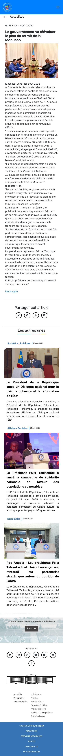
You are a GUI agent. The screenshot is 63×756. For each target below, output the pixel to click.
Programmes (19, 698)
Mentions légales (21, 702)
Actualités (18, 694)
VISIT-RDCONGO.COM (31, 752)
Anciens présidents (38, 709)
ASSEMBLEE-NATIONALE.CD (31, 736)
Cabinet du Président (39, 705)
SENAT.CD (31, 741)
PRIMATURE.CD (31, 731)
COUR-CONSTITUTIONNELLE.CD (31, 726)
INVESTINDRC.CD (31, 747)
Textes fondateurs (38, 716)
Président (34, 698)
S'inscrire (31, 628)
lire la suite (11, 291)
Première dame (37, 702)
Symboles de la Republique (41, 713)
